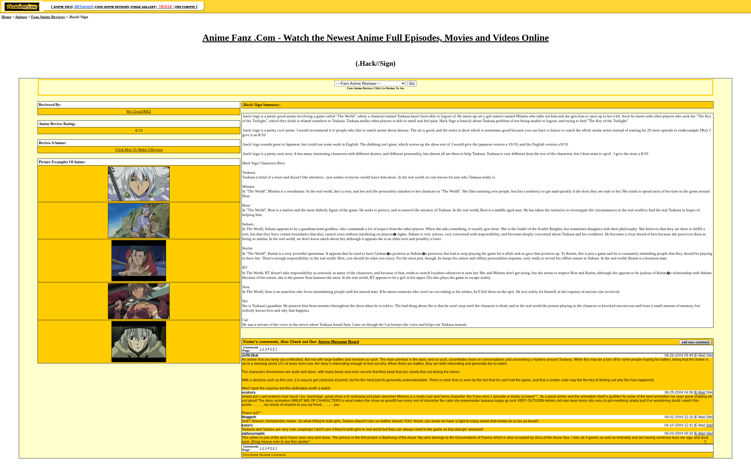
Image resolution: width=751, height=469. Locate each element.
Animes (21, 17)
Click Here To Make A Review (139, 149)
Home (6, 17)
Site (709, 425)
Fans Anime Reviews (48, 17)
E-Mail (700, 392)
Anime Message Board (338, 342)
